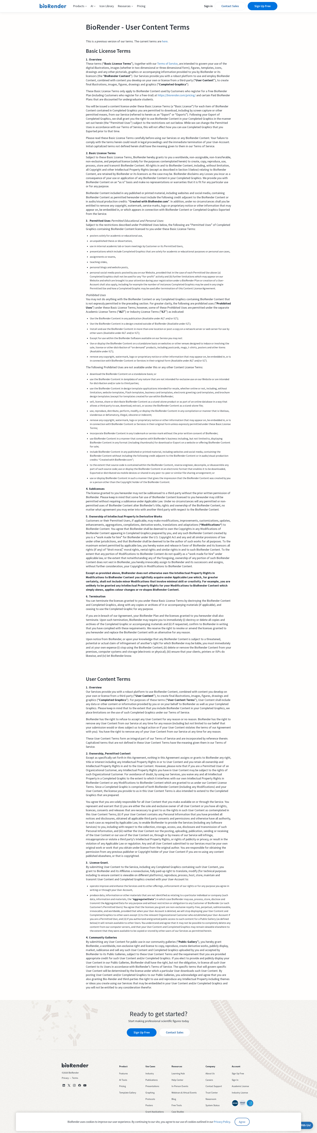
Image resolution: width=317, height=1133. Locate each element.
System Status (213, 1105)
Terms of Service (167, 63)
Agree (242, 1121)
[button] (80, 6)
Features (123, 1073)
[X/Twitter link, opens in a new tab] (69, 1085)
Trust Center (212, 1092)
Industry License (240, 1092)
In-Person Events (180, 1086)
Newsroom (211, 1099)
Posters (149, 1105)
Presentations (152, 1086)
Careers (209, 1079)
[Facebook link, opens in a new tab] (80, 1085)
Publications (151, 1079)
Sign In (235, 1079)
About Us (210, 1073)
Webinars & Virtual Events (184, 1092)
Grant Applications (154, 1111)
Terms (75, 1077)
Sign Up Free (262, 6)
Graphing (150, 1092)
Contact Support (214, 1086)
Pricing (141, 6)
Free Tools (177, 1105)
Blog (174, 1099)
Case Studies (178, 1111)
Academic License (240, 1086)
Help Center (177, 1079)
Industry (149, 1073)
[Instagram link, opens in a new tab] (74, 1085)
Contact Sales (230, 6)
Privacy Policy (222, 1122)
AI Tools (123, 1079)
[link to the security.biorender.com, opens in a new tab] (235, 1103)
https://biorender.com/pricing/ (177, 95)
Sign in (208, 6)
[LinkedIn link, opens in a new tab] (64, 1085)
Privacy (65, 1077)
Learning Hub (178, 1073)
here (165, 41)
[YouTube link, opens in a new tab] (85, 1085)
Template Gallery (127, 1092)
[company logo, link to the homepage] (53, 6)
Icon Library (106, 6)
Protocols (150, 1099)
